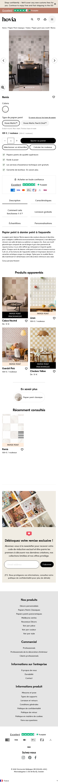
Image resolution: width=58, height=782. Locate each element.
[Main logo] (9, 19)
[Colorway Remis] (5, 109)
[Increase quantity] (16, 140)
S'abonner (47, 564)
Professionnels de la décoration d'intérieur (29, 652)
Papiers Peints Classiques (29, 610)
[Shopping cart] (45, 19)
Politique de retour (29, 712)
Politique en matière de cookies (29, 716)
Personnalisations (43, 223)
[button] (38, 19)
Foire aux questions (29, 720)
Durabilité (29, 674)
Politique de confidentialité (29, 708)
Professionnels (29, 648)
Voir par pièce (29, 625)
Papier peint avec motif (40, 28)
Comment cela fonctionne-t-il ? (15, 212)
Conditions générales (29, 704)
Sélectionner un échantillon (15, 147)
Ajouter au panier (38, 140)
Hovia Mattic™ (11, 123)
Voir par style (29, 633)
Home (4, 28)
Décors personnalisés (29, 606)
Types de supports (29, 696)
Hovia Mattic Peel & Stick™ (35, 123)
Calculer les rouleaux (43, 147)
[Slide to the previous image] (3, 60)
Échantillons (15, 223)
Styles (28, 28)
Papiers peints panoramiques (29, 613)
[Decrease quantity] (5, 140)
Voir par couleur (29, 629)
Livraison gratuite (43, 211)
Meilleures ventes (29, 617)
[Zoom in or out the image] (3, 87)
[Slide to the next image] (54, 60)
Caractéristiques (43, 200)
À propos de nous (29, 670)
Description (14, 200)
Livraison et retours (29, 700)
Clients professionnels (29, 656)
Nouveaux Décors (29, 621)
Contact (29, 678)
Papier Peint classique (16, 28)
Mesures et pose (29, 692)
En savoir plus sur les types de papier (42, 117)
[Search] (32, 19)
